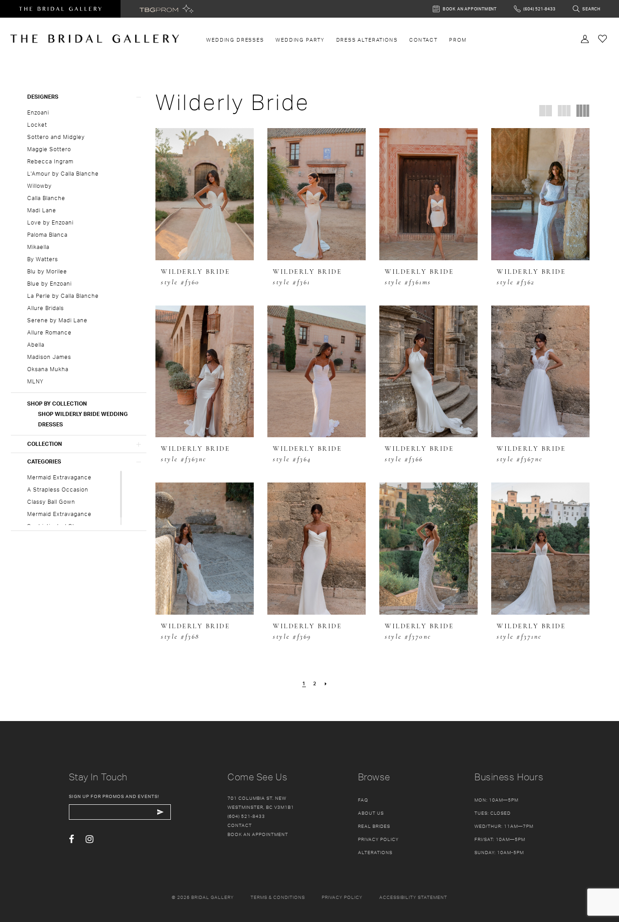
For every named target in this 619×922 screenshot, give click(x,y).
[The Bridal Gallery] (94, 38)
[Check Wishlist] (603, 38)
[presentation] (204, 194)
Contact (239, 825)
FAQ (363, 800)
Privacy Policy (378, 839)
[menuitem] (235, 40)
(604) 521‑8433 (246, 816)
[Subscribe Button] (160, 812)
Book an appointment (257, 834)
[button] (78, 96)
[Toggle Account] (585, 38)
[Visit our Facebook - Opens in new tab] (71, 839)
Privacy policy (342, 897)
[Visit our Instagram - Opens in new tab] (89, 839)
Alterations (375, 852)
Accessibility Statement (413, 897)
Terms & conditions (278, 897)
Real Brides (374, 826)
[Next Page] (325, 683)
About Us (371, 813)
